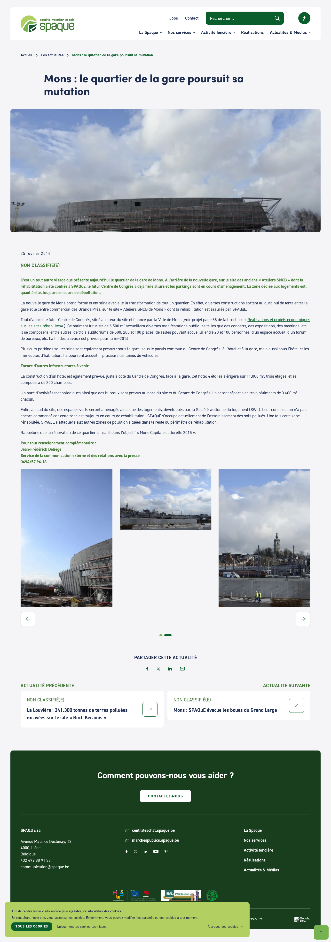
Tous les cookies (32, 926)
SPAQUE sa (47, 23)
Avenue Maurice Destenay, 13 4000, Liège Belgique (46, 847)
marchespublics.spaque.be (155, 840)
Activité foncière (216, 32)
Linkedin (145, 851)
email (182, 668)
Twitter (135, 851)
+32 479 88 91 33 (36, 860)
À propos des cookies (223, 926)
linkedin (170, 668)
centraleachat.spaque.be (153, 830)
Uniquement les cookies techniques (82, 926)
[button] (28, 619)
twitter (158, 668)
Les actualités (52, 55)
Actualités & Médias (288, 32)
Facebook (127, 851)
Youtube (155, 851)
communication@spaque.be (45, 866)
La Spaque (148, 32)
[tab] (160, 635)
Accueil (26, 55)
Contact (191, 18)
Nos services (179, 32)
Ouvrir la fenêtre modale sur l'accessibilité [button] (304, 18)
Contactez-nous (165, 796)
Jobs (173, 18)
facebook (147, 668)
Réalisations (252, 32)
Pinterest (166, 851)
